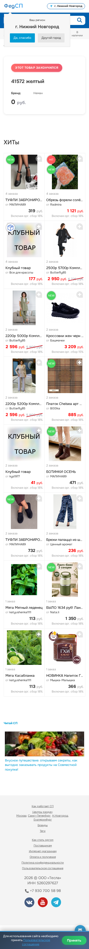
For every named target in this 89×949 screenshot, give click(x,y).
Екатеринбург (43, 819)
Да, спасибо (22, 38)
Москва (21, 815)
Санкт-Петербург (39, 815)
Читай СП (11, 723)
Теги (42, 831)
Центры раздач (42, 812)
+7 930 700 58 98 (45, 890)
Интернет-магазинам (43, 851)
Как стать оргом (42, 840)
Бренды (43, 825)
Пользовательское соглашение (42, 868)
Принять (74, 940)
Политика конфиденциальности (43, 862)
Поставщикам (43, 845)
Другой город (51, 38)
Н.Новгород (60, 815)
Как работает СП (43, 806)
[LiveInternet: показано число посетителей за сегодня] (22, 915)
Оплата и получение (43, 857)
